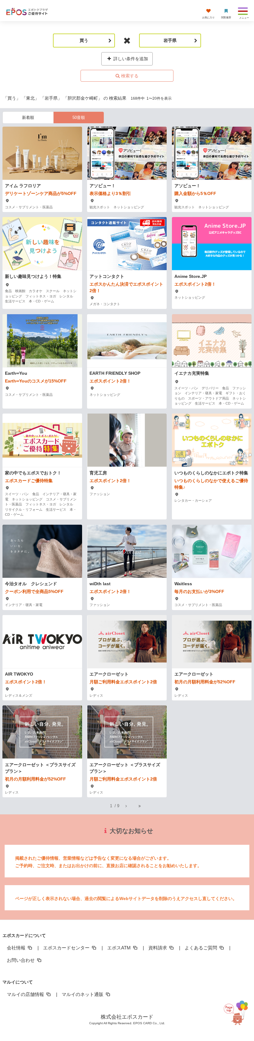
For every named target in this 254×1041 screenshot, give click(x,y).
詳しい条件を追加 (130, 58)
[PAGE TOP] (235, 1010)
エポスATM (119, 947)
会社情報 (17, 947)
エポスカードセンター (67, 947)
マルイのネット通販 (83, 994)
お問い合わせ (21, 960)
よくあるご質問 (201, 947)
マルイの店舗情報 (26, 994)
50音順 (78, 117)
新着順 (28, 117)
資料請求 (158, 947)
